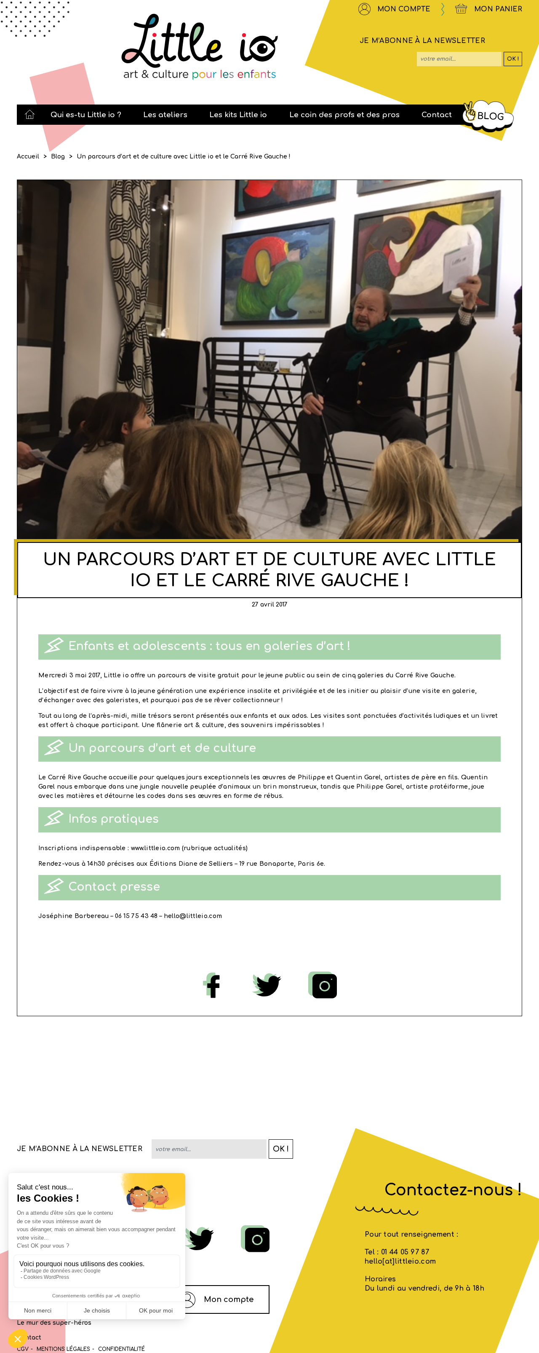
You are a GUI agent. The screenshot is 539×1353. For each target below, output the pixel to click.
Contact (29, 1337)
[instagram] (324, 986)
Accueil (28, 156)
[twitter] (268, 986)
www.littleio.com (155, 848)
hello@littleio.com (193, 916)
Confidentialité (121, 1349)
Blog (58, 156)
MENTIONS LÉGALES (63, 1349)
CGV (23, 1349)
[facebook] (213, 986)
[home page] (30, 115)
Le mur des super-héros (54, 1323)
